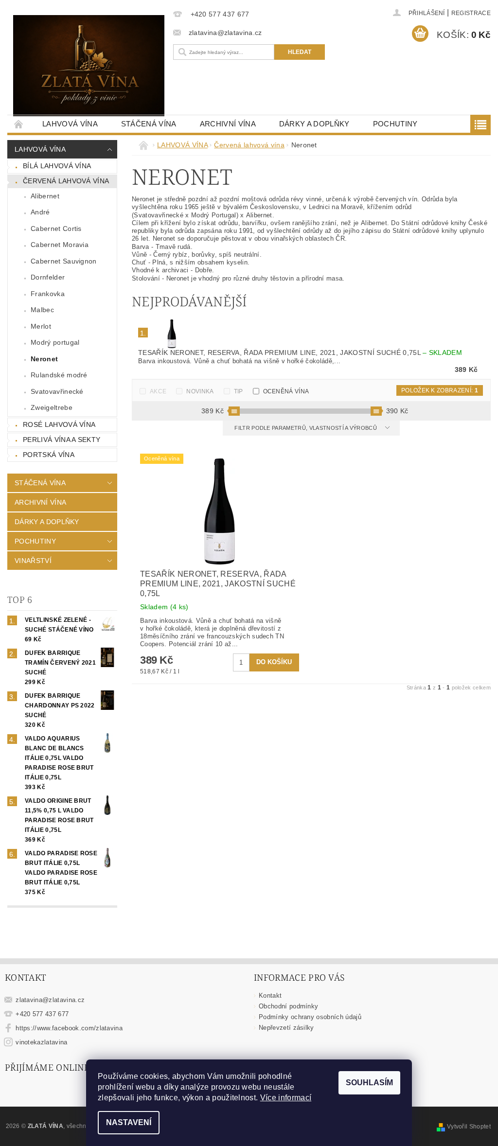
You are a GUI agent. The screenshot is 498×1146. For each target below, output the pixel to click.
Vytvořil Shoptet (469, 1126)
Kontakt (270, 995)
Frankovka (48, 294)
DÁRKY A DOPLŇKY (314, 124)
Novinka (199, 391)
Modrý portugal (55, 342)
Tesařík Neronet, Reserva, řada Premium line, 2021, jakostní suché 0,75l (300, 352)
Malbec (42, 310)
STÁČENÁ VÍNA (149, 124)
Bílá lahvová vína (57, 166)
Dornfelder (48, 277)
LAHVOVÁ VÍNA (70, 124)
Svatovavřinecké (57, 391)
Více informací (285, 1097)
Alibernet (45, 196)
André (40, 212)
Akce (158, 391)
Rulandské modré (59, 375)
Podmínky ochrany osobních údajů (310, 1017)
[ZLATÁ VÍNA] (88, 65)
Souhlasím (369, 1082)
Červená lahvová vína (66, 181)
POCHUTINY (395, 124)
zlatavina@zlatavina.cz (50, 1000)
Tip (238, 391)
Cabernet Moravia (60, 244)
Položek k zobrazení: (439, 390)
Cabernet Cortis (56, 228)
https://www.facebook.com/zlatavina (69, 1028)
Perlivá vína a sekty (61, 439)
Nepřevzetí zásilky (286, 1027)
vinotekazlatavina (41, 1042)
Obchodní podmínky (288, 1006)
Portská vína (48, 454)
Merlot (41, 326)
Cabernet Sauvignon (64, 261)
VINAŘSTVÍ (33, 560)
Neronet (44, 359)
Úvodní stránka (19, 123)
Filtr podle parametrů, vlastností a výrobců (306, 428)
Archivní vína (228, 124)
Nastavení (128, 1122)
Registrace (471, 13)
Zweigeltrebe (51, 407)
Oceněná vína (286, 391)
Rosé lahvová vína (59, 424)
